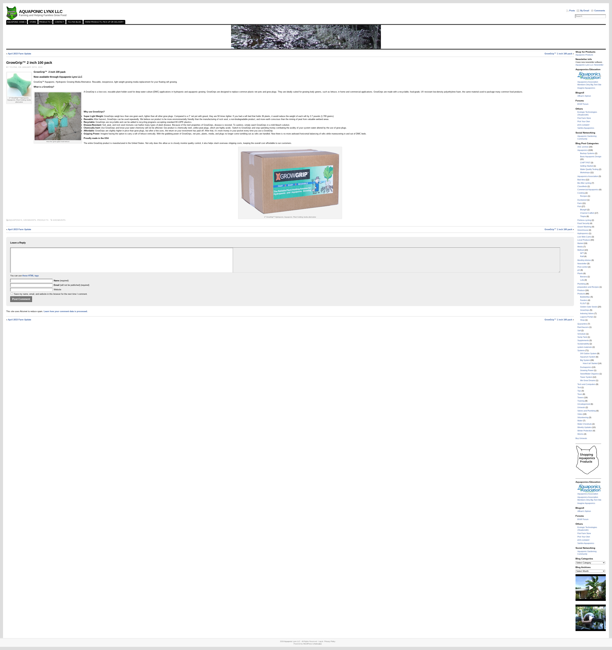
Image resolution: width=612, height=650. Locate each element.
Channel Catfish (587, 213)
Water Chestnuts (584, 424)
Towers (580, 397)
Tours (579, 394)
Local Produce (583, 240)
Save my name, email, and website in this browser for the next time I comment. (50, 294)
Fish (579, 206)
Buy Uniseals (581, 438)
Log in (321, 641)
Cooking (581, 193)
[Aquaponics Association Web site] (589, 79)
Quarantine (582, 324)
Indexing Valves (587, 313)
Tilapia (583, 216)
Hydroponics (582, 233)
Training (581, 401)
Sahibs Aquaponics (585, 128)
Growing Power (587, 370)
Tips (579, 391)
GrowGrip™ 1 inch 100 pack (558, 53)
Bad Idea (581, 180)
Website (57, 289)
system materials (584, 347)
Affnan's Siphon (584, 96)
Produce (581, 290)
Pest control (582, 267)
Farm (579, 203)
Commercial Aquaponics (588, 189)
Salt (579, 330)
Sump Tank (582, 337)
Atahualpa (318, 644)
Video (580, 414)
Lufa (582, 280)
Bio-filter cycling (584, 183)
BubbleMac (585, 297)
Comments (599, 10)
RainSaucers (583, 327)
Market (580, 243)
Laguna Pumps (586, 317)
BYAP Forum (582, 104)
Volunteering (582, 417)
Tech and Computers (586, 384)
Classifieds (582, 186)
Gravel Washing (584, 227)
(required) (61, 280)
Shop (582, 320)
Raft (582, 256)
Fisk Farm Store (584, 118)
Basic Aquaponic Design (590, 156)
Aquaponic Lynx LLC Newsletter (589, 65)
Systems (581, 350)
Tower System (586, 377)
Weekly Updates (584, 427)
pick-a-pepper (583, 125)
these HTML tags (30, 275)
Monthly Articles (584, 260)
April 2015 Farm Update (19, 53)
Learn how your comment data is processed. (66, 311)
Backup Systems (587, 153)
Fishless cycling (584, 220)
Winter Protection (584, 431)
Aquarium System (587, 357)
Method (580, 250)
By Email (584, 10)
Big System (585, 360)
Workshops (585, 172)
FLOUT (583, 303)
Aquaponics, (16, 220)
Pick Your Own (583, 121)
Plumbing (581, 284)
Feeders (583, 300)
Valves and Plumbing (586, 411)
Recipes (583, 196)
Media (580, 247)
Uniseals (581, 407)
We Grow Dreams (587, 380)
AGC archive (582, 147)
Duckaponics (585, 367)
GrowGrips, (30, 220)
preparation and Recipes (588, 287)
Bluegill (583, 210)
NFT (582, 253)
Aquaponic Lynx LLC (40, 11)
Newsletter (582, 263)
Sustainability (583, 344)
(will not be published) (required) (71, 285)
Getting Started (586, 166)
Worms (580, 434)
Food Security (583, 223)
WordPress (307, 644)
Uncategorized (583, 404)
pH (578, 270)
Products (42, 220)
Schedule (581, 334)
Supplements (583, 340)
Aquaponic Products (584, 55)
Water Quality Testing (589, 169)
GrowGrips (59, 220)
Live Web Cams (584, 237)
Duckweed (582, 200)
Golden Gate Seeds (588, 307)
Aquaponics (582, 150)
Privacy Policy (329, 641)
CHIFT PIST (585, 163)
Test (579, 387)
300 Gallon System (588, 353)
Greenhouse (582, 230)
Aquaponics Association (587, 176)
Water (580, 421)
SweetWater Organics (589, 374)
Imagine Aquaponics (586, 88)
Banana (583, 277)
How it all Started (590, 363)
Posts (572, 10)
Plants (580, 273)
